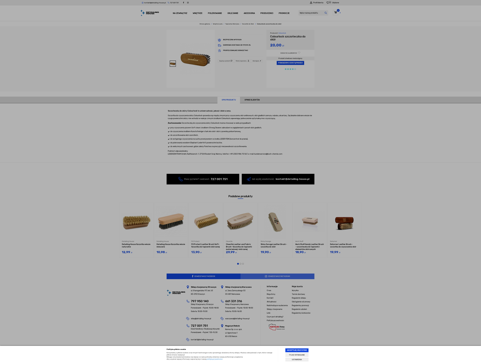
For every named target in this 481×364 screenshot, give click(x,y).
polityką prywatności (214, 359)
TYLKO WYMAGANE (297, 355)
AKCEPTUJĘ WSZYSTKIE (297, 350)
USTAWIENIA (297, 359)
